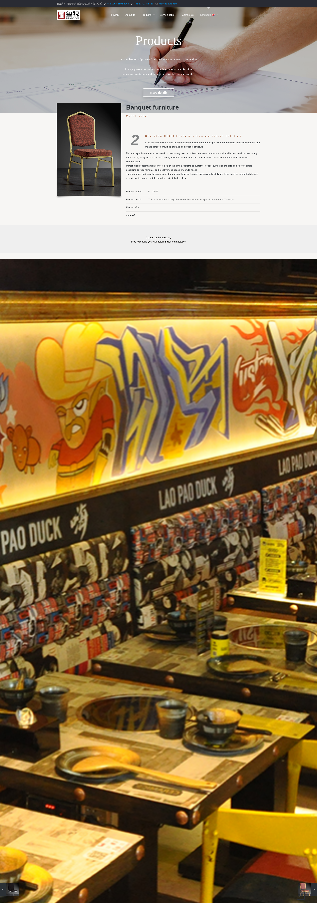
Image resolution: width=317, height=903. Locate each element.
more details (158, 92)
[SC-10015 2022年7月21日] (9, 889)
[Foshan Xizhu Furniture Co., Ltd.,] (68, 14)
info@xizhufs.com (167, 3)
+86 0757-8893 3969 (118, 3)
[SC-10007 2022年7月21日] (307, 889)
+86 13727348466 (143, 3)
